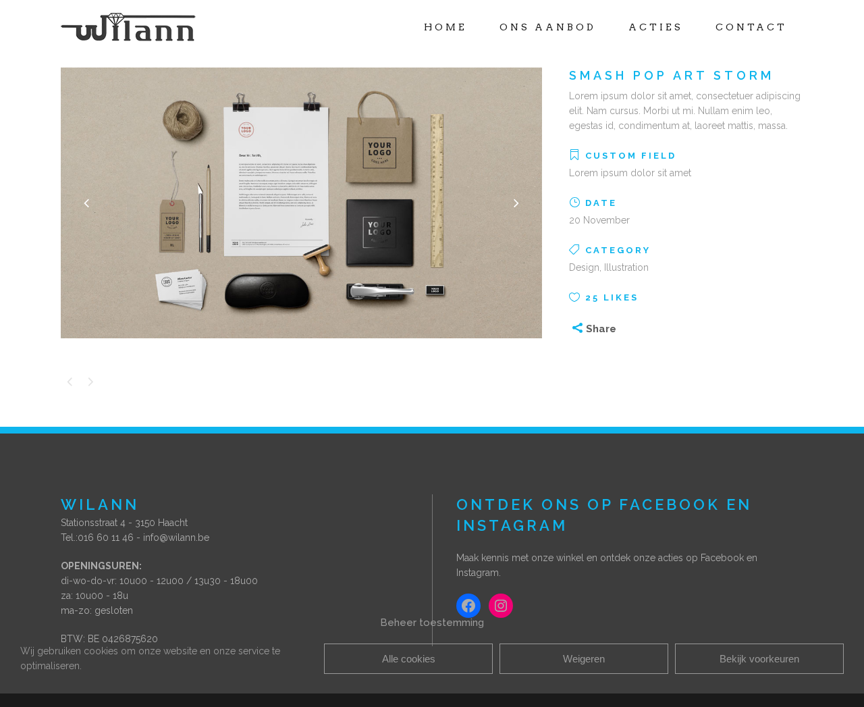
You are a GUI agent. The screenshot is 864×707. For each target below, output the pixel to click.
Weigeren (584, 658)
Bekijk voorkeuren (759, 658)
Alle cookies (408, 658)
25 (612, 297)
